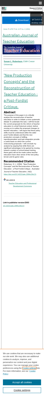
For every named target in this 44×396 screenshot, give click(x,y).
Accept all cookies (22, 382)
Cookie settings (29, 368)
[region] (22, 372)
